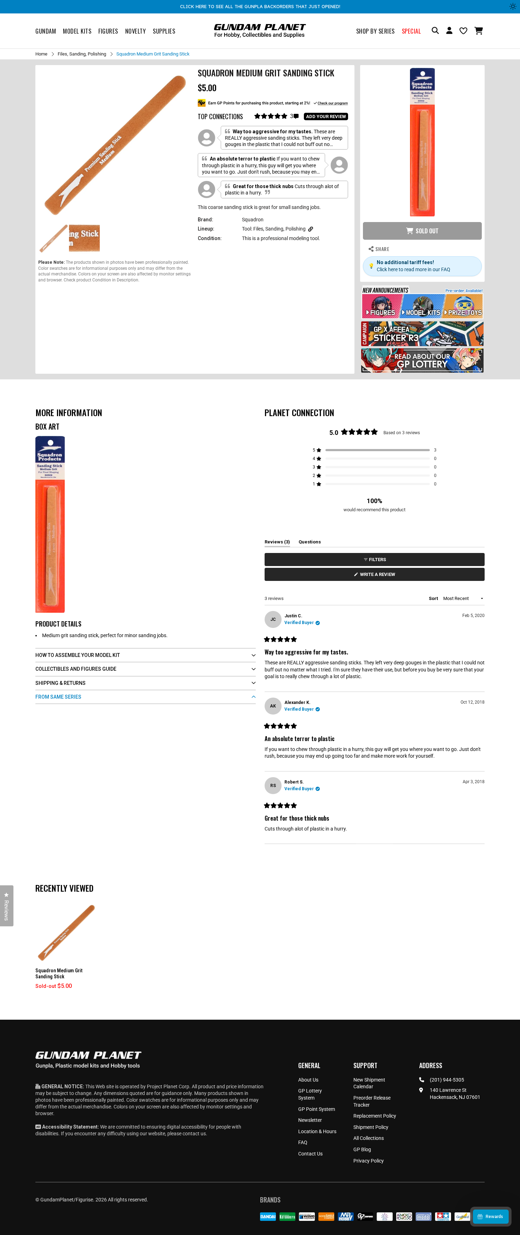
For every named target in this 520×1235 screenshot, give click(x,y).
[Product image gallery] (115, 145)
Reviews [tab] (277, 543)
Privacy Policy (368, 1161)
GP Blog (362, 1149)
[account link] (449, 31)
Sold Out (427, 231)
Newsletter (310, 1120)
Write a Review (379, 576)
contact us (194, 1133)
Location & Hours (317, 1131)
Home (41, 54)
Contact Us (310, 1154)
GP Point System (316, 1109)
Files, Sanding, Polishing (82, 54)
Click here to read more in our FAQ (413, 269)
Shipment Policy (370, 1127)
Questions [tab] (310, 543)
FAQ (302, 1142)
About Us (308, 1080)
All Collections (368, 1138)
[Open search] (435, 31)
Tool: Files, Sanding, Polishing (274, 229)
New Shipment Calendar (369, 1083)
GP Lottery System (310, 1094)
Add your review (326, 116)
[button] (479, 31)
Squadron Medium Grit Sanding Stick (58, 973)
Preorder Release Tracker (372, 1101)
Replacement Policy (374, 1116)
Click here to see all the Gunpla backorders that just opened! (260, 6)
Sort (434, 598)
